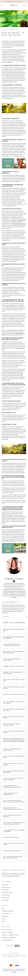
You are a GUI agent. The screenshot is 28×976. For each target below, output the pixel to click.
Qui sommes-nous (6, 913)
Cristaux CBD (5, 900)
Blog (3, 908)
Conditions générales (7, 940)
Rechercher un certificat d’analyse (10, 935)
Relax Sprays (5, 884)
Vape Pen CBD (5, 895)
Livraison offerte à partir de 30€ (14, 1)
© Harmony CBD (14, 953)
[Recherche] (23, 5)
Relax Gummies (6, 887)
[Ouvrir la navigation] (2, 5)
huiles (3, 540)
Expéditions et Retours (7, 911)
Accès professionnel (7, 929)
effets (13, 223)
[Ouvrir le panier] (26, 5)
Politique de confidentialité (8, 937)
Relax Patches (5, 890)
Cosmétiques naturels (7, 892)
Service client (5, 916)
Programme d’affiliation (7, 932)
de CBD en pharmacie (10, 540)
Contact (4, 919)
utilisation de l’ (15, 220)
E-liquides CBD (5, 897)
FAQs (3, 921)
